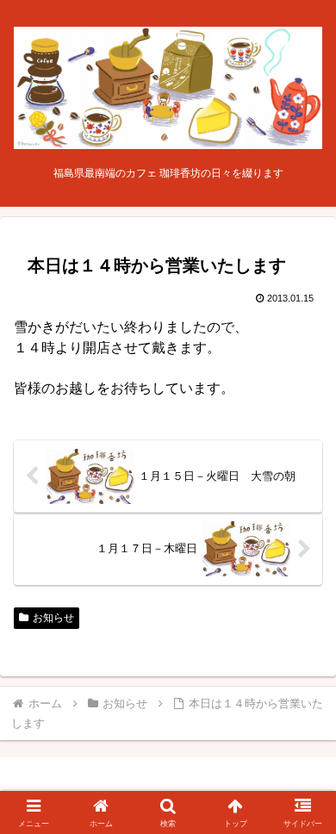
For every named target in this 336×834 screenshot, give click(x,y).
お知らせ (53, 618)
